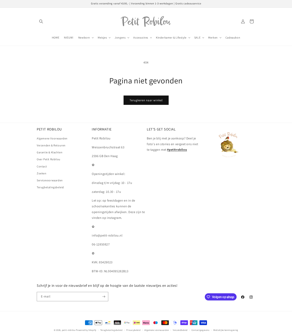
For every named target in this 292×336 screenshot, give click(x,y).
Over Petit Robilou (48, 159)
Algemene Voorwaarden (52, 138)
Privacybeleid (133, 330)
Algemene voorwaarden (156, 330)
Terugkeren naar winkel (146, 100)
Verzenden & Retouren (51, 145)
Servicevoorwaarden (50, 180)
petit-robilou (68, 330)
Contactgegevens (200, 330)
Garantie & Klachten (49, 152)
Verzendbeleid (180, 330)
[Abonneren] (103, 296)
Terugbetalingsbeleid (50, 187)
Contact (42, 166)
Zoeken (41, 173)
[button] (41, 21)
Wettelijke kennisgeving (225, 330)
